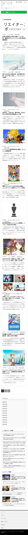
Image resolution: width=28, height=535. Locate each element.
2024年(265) (4, 406)
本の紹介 (3, 524)
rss (17, 2)
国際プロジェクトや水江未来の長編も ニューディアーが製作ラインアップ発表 (13, 186)
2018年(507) (4, 419)
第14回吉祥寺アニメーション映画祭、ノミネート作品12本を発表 (13, 223)
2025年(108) (4, 404)
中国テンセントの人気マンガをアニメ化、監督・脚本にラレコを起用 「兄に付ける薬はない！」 (13, 298)
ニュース (9, 34)
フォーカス (3, 518)
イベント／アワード (11, 109)
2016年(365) (4, 424)
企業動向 (13, 256)
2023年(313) (4, 408)
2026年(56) (4, 401)
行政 (16, 367)
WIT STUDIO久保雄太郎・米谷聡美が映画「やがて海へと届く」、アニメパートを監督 (13, 75)
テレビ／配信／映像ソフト (13, 183)
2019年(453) (4, 417)
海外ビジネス (19, 293)
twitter (19, 2)
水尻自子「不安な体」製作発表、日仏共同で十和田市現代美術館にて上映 (13, 113)
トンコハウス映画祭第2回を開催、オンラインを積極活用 (14, 150)
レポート (13, 367)
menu (25, 2)
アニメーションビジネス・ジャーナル (6, 3)
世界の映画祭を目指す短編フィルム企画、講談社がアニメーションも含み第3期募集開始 (14, 38)
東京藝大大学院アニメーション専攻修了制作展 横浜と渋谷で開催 (13, 334)
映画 (12, 34)
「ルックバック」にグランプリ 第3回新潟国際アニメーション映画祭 (18, 489)
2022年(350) (4, 410)
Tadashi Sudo (17, 34)
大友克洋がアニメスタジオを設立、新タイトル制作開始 (13, 448)
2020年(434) (4, 415)
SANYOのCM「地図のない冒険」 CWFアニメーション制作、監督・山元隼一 (13, 259)
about (2, 527)
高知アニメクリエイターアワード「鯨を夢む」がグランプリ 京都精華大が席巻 (18, 478)
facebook (21, 2)
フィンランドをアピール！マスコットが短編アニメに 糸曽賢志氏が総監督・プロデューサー (13, 371)
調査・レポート (4, 521)
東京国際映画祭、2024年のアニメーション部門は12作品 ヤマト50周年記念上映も (18, 500)
